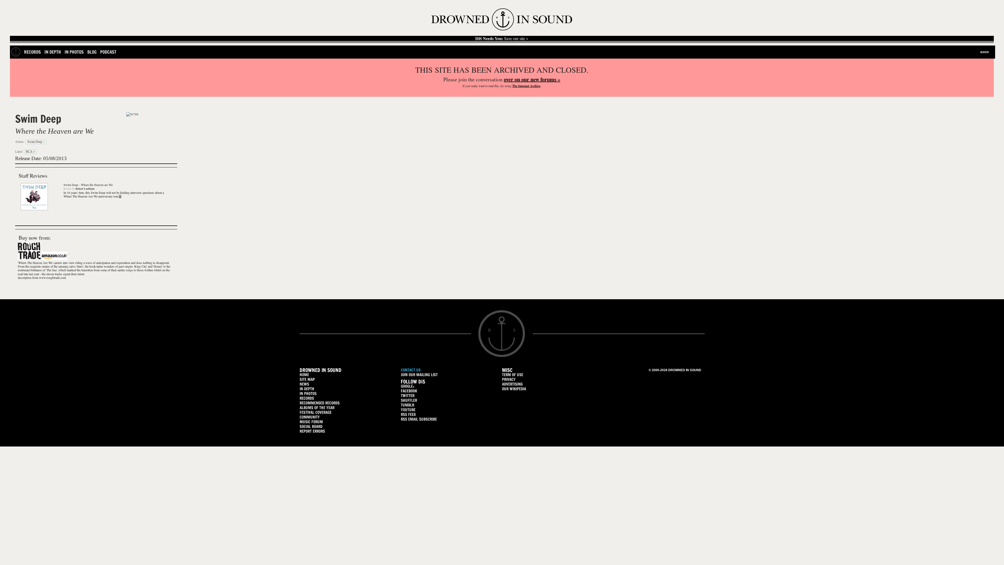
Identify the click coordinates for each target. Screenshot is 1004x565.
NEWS (304, 384)
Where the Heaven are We (54, 131)
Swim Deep (38, 118)
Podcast (108, 52)
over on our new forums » (532, 79)
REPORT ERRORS (312, 431)
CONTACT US (411, 370)
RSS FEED (408, 414)
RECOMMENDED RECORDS (320, 403)
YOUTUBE (408, 410)
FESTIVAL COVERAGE (316, 412)
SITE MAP (307, 379)
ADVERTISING (512, 384)
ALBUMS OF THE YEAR (317, 407)
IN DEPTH (307, 389)
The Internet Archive (526, 86)
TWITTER (407, 395)
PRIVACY (509, 379)
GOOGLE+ (407, 386)
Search (984, 52)
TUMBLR (407, 405)
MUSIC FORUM (311, 422)
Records (32, 52)
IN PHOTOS (308, 393)
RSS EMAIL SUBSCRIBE (419, 419)
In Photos (74, 52)
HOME (304, 374)
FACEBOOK (409, 391)
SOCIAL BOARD (311, 426)
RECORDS (307, 398)
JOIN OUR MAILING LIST (419, 374)
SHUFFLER (409, 400)
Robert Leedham (85, 188)
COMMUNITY (310, 417)
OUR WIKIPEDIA (514, 389)
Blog (91, 52)
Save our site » (501, 38)
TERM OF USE (512, 374)
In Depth (52, 52)
